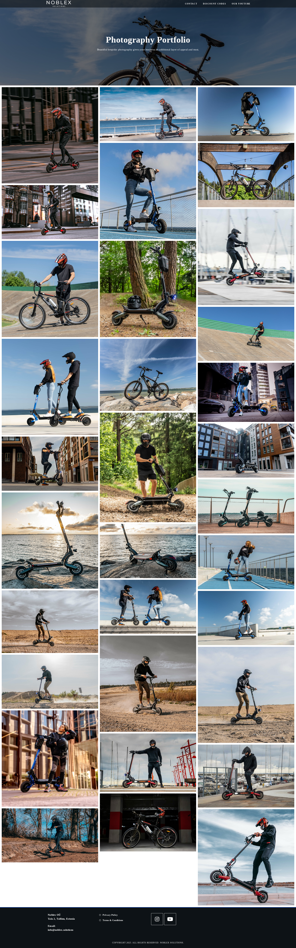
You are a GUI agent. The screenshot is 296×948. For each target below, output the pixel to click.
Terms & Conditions (113, 920)
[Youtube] (170, 919)
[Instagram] (157, 919)
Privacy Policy (110, 915)
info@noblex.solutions (60, 930)
